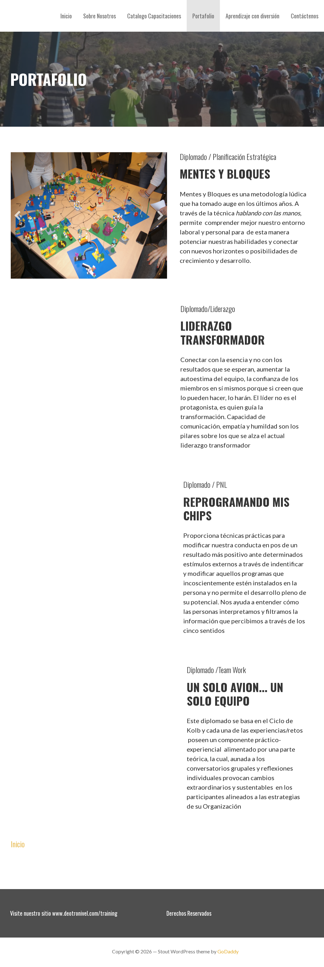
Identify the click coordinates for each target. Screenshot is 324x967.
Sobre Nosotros (99, 16)
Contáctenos (304, 16)
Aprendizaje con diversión (252, 16)
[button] (17, 367)
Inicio (66, 16)
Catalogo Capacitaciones (154, 16)
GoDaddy (228, 951)
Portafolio (203, 16)
